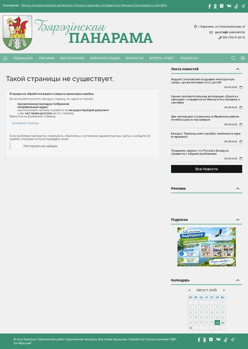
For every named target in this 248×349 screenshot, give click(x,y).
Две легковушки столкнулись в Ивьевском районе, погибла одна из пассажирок (205, 118)
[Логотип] (78, 32)
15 (217, 312)
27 (206, 322)
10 (190, 312)
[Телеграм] (243, 6)
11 (196, 312)
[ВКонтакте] (229, 5)
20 (206, 317)
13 (206, 312)
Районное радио (105, 58)
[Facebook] (209, 6)
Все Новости (206, 169)
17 (190, 317)
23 (222, 317)
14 (212, 312)
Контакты (134, 58)
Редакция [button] (22, 58)
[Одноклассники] (215, 6)
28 (212, 322)
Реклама (47, 58)
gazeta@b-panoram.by (229, 32)
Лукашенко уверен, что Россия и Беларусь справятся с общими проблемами (200, 152)
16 (222, 312)
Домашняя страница (25, 123)
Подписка (189, 58)
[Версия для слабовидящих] (240, 58)
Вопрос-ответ (161, 58)
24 (190, 322)
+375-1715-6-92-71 (233, 37)
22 (217, 317)
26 (201, 322)
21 (212, 317)
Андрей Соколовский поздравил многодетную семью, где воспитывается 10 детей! (202, 81)
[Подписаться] (206, 246)
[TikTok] (236, 6)
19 (201, 317)
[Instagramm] (222, 6)
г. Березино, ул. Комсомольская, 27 (221, 26)
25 (196, 322)
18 (196, 317)
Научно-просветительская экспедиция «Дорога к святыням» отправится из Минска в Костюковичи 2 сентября (94, 5)
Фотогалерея (72, 58)
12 (201, 312)
